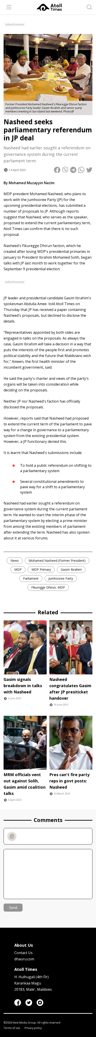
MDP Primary (41, 569)
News (14, 560)
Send (13, 907)
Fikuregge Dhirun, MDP (48, 587)
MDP (18, 569)
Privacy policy (33, 1028)
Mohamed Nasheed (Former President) (57, 560)
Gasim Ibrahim (71, 569)
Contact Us (23, 952)
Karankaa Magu (27, 983)
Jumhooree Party (60, 578)
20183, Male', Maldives (33, 989)
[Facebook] (17, 1002)
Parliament (31, 578)
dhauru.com (24, 959)
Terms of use (12, 1028)
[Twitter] (28, 1002)
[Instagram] (40, 1002)
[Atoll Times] (49, 7)
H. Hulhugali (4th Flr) (31, 976)
